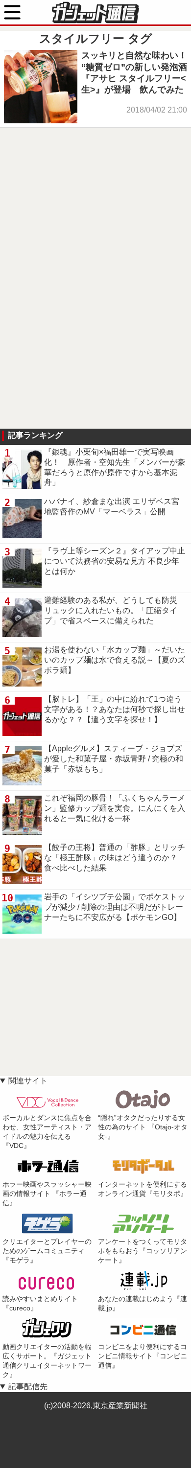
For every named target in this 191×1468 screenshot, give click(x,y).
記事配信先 (28, 1386)
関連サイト (28, 1081)
